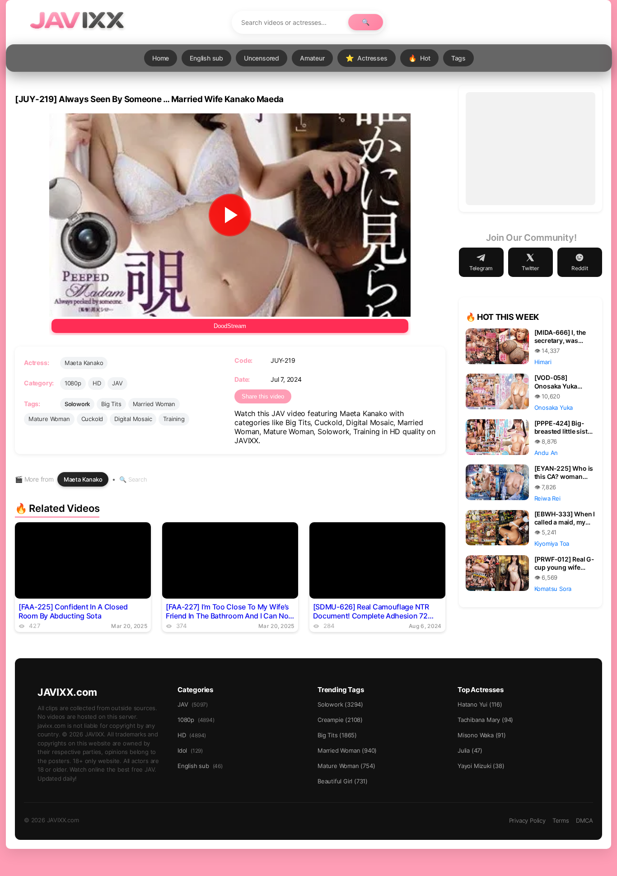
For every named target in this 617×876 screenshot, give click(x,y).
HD (97, 383)
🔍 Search (133, 479)
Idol (190, 750)
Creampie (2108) (340, 719)
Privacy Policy (527, 820)
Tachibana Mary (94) (485, 719)
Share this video (263, 396)
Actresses (367, 58)
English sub (206, 58)
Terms (560, 820)
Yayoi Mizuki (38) (481, 765)
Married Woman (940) (347, 750)
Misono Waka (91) (482, 735)
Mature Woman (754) (346, 765)
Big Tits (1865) (337, 735)
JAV (117, 383)
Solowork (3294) (340, 704)
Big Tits (111, 404)
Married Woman (154, 404)
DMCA (584, 820)
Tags (458, 58)
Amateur (312, 58)
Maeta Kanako (84, 362)
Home (160, 58)
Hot (419, 58)
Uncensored (261, 58)
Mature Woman (49, 418)
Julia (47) (470, 750)
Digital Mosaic (133, 418)
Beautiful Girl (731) (343, 781)
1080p (73, 383)
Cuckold (92, 418)
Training (173, 418)
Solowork (77, 404)
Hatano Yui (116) (480, 704)
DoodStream (230, 326)
